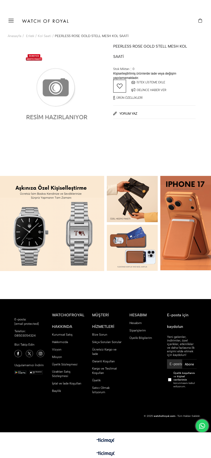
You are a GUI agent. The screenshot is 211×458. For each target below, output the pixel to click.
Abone (189, 364)
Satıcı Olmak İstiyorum (101, 390)
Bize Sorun (99, 334)
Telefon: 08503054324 (25, 333)
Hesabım (135, 323)
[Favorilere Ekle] (119, 86)
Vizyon (56, 349)
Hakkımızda (60, 342)
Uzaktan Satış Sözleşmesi (61, 374)
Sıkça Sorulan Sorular (106, 342)
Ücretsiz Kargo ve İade (104, 352)
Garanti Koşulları (103, 361)
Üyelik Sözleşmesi (64, 364)
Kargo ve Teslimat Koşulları (104, 371)
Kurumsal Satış (62, 334)
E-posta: (26, 322)
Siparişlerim (137, 330)
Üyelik (96, 380)
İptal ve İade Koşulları (66, 383)
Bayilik (56, 391)
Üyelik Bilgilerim (140, 338)
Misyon (57, 357)
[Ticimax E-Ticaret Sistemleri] (105, 454)
